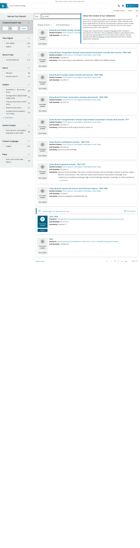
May (51, 239)
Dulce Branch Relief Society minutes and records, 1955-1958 (75, 30)
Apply (24, 28)
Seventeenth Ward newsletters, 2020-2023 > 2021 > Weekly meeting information (88, 241)
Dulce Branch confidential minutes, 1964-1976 (69, 142)
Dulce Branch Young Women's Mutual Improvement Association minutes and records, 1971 (89, 119)
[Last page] (126, 261)
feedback (101, 37)
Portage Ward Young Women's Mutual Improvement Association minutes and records (90, 219)
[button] (63, 180)
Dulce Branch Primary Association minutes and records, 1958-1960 (78, 97)
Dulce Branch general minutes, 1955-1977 (67, 164)
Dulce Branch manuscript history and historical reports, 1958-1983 (78, 188)
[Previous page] (111, 261)
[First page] (107, 261)
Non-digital (42, 44)
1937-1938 (53, 216)
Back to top (40, 261)
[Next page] (122, 261)
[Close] (137, 16)
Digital (42, 230)
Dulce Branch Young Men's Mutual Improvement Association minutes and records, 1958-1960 (90, 52)
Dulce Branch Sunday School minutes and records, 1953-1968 (76, 74)
